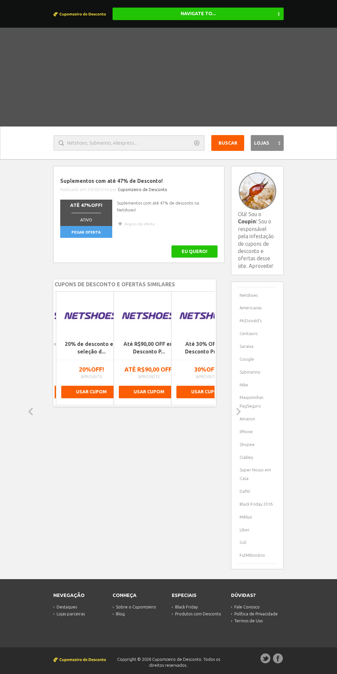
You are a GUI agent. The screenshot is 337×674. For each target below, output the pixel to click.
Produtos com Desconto (198, 613)
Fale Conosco (247, 606)
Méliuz (246, 517)
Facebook (278, 658)
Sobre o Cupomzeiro (136, 606)
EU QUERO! (194, 251)
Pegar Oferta (86, 232)
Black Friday (186, 606)
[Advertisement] (168, 77)
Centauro (249, 333)
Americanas (251, 307)
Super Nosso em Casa (255, 474)
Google (247, 359)
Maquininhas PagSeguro (251, 401)
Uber (244, 529)
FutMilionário (252, 555)
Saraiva (246, 346)
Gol (243, 542)
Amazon (247, 418)
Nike (244, 384)
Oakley (246, 457)
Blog (120, 613)
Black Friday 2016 (256, 504)
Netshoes (249, 295)
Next (238, 411)
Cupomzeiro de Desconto (142, 189)
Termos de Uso (248, 620)
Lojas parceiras (71, 613)
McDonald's (251, 320)
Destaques (67, 606)
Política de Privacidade (256, 613)
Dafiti (245, 491)
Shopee (247, 444)
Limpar (196, 143)
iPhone (246, 431)
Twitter (265, 658)
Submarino (250, 372)
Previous (30, 411)
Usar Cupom (91, 391)
